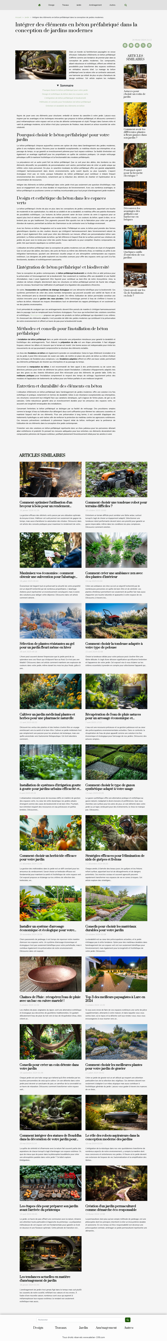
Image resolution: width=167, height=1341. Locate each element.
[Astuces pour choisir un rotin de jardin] (135, 76)
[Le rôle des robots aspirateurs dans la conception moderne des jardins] (116, 1112)
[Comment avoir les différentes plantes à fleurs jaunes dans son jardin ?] (135, 114)
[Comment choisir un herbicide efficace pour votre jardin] (51, 832)
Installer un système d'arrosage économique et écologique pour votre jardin (47, 930)
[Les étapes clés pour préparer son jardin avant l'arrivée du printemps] (51, 1183)
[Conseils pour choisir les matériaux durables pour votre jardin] (116, 903)
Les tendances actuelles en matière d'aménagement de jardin (45, 1279)
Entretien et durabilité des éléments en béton (65, 105)
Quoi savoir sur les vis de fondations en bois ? (134, 292)
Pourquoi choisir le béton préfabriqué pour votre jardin (65, 90)
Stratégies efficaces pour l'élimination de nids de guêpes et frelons (115, 858)
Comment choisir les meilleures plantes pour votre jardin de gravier (113, 1067)
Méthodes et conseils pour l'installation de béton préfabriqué (65, 102)
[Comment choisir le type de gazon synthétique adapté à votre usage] (116, 762)
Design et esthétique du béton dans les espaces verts (65, 94)
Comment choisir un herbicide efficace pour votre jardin (48, 858)
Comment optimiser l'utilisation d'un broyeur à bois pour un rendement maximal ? (46, 506)
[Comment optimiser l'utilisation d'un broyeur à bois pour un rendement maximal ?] (51, 479)
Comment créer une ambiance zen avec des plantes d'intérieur (114, 575)
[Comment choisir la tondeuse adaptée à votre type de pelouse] (116, 620)
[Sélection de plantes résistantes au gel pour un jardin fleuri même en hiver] (51, 620)
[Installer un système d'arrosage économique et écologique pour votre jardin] (51, 903)
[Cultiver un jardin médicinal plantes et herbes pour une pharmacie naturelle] (51, 691)
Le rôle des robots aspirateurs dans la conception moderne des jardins (112, 1137)
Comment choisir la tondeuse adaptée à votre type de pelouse (114, 646)
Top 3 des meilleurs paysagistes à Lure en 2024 (115, 999)
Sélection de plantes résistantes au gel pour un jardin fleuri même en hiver (47, 646)
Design (51, 5)
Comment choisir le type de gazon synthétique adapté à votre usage (110, 787)
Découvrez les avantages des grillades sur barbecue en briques (132, 214)
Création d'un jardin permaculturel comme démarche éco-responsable (111, 1208)
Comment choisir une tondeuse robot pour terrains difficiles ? (116, 504)
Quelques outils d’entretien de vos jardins (134, 254)
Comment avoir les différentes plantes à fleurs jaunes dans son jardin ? (135, 133)
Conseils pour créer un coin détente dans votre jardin (49, 1067)
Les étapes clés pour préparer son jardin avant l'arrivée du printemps (49, 1208)
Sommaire (66, 85)
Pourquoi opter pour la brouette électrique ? (133, 173)
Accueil (18, 17)
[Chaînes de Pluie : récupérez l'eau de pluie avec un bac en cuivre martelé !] (51, 974)
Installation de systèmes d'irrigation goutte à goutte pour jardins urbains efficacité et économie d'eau (50, 789)
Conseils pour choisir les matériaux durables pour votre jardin (110, 928)
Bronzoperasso (36, 315)
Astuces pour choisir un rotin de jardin (134, 94)
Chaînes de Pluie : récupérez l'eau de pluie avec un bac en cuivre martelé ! (50, 999)
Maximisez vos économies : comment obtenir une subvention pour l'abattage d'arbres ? (48, 577)
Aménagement (95, 5)
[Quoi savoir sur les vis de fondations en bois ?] (135, 275)
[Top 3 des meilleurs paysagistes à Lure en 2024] (116, 974)
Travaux (65, 5)
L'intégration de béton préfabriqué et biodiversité (65, 98)
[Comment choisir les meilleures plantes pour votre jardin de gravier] (116, 1041)
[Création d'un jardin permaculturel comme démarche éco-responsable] (116, 1183)
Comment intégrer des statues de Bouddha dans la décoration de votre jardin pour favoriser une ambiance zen (50, 1139)
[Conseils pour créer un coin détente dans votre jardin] (51, 1041)
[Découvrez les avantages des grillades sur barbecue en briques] (135, 193)
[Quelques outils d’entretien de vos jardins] (135, 237)
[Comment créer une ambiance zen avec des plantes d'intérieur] (116, 550)
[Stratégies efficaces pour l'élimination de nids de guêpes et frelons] (116, 832)
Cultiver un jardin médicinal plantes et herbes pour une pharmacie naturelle (47, 716)
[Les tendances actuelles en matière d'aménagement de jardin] (51, 1253)
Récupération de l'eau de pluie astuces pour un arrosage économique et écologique (113, 718)
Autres (112, 5)
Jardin (79, 5)
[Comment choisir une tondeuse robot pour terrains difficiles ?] (116, 479)
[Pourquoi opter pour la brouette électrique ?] (135, 155)
